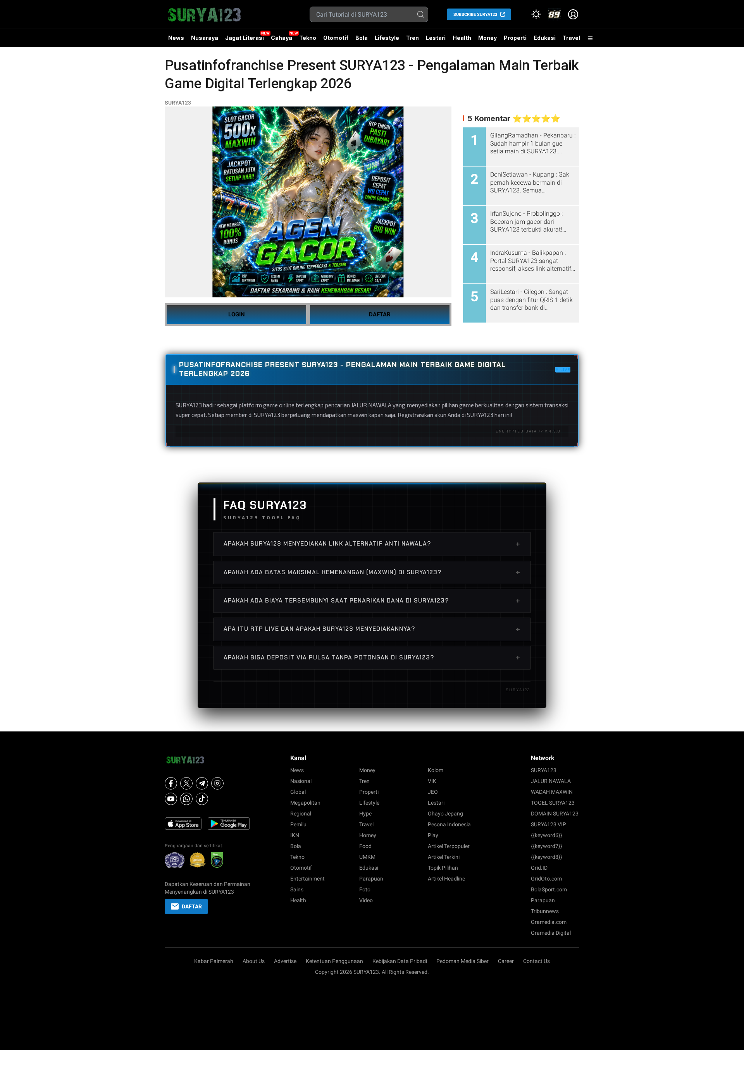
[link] (554, 14)
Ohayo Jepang (445, 813)
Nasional (301, 781)
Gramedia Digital (551, 933)
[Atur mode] (536, 14)
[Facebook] (171, 783)
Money (487, 37)
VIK (432, 781)
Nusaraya (204, 37)
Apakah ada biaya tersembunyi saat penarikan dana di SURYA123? (372, 600)
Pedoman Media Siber (462, 961)
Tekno (307, 37)
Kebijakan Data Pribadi (399, 961)
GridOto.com (546, 878)
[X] (186, 783)
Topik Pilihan (443, 868)
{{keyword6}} (546, 835)
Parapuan (371, 878)
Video (366, 900)
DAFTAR (380, 314)
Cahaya (281, 37)
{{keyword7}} (546, 846)
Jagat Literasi (244, 37)
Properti (515, 37)
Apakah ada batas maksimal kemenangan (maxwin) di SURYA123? (372, 572)
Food (365, 846)
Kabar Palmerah (213, 961)
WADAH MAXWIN (552, 792)
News (176, 37)
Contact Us (536, 961)
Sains (296, 889)
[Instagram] (217, 783)
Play (433, 835)
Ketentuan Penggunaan (334, 961)
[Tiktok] (202, 799)
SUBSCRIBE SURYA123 (475, 14)
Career (506, 961)
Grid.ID (539, 868)
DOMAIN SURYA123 (555, 813)
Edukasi (545, 37)
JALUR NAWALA (551, 781)
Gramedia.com (549, 922)
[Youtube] (171, 799)
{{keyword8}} (546, 857)
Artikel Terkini (444, 857)
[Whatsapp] (186, 799)
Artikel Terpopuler (449, 846)
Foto (364, 889)
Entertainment (307, 878)
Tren (412, 37)
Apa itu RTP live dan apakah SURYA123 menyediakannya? (372, 629)
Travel (571, 37)
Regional (300, 813)
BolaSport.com (549, 889)
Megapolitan (305, 803)
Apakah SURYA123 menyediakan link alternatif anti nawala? (372, 543)
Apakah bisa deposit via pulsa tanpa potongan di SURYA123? (372, 657)
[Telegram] (202, 783)
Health (462, 37)
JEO (433, 792)
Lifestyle (387, 37)
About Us (254, 961)
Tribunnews (545, 911)
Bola (361, 37)
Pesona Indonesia (449, 824)
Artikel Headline (446, 878)
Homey (367, 835)
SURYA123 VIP (548, 824)
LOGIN (236, 314)
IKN (294, 835)
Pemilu (298, 824)
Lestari (435, 40)
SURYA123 (178, 103)
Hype (365, 813)
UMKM (367, 857)
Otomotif (335, 37)
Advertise (285, 961)
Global (298, 792)
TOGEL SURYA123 (553, 803)
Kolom (435, 770)
